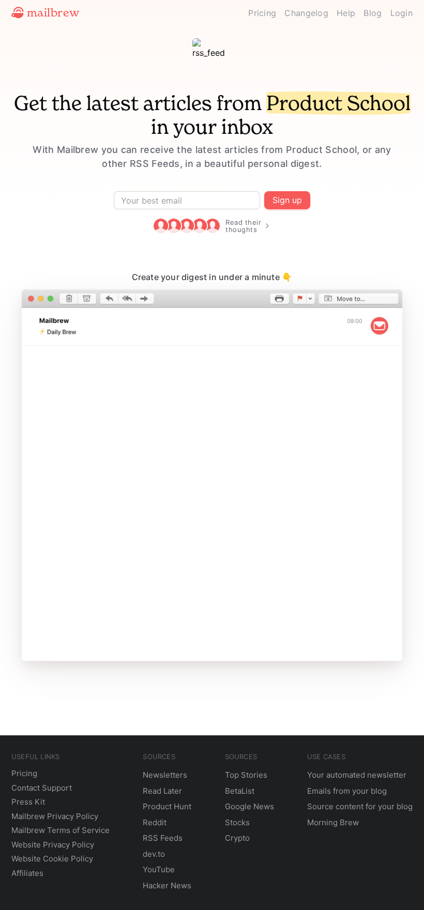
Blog (373, 13)
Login (401, 13)
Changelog (306, 13)
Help (346, 13)
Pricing (262, 13)
